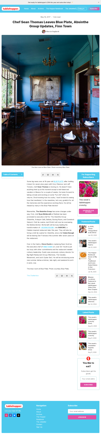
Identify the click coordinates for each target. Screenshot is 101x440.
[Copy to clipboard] (58, 175)
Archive (41, 9)
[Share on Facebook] (43, 175)
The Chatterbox (33, 276)
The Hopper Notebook (54, 9)
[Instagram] (6, 415)
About (33, 9)
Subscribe (93, 8)
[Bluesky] (14, 415)
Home (26, 9)
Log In (82, 8)
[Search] (76, 8)
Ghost (55, 436)
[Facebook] (10, 415)
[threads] (18, 415)
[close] (98, 2)
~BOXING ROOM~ (48, 227)
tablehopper (39, 436)
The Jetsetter (70, 9)
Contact (39, 424)
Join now (82, 417)
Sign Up (39, 427)
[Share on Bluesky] (48, 175)
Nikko (69, 436)
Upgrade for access (88, 211)
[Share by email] (53, 175)
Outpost (61, 436)
